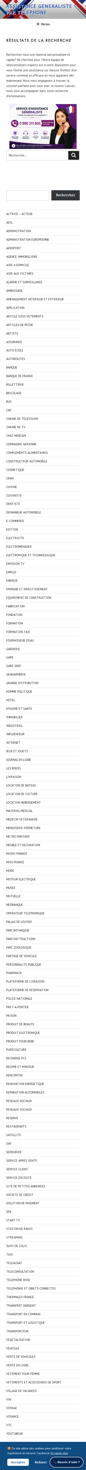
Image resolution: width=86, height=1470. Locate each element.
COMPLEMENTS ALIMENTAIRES (27, 453)
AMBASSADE (14, 291)
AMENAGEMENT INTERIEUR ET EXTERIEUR (35, 299)
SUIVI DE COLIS (16, 1246)
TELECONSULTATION (20, 1272)
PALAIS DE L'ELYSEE (19, 922)
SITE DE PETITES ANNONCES (25, 1186)
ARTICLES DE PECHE (19, 325)
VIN (8, 1399)
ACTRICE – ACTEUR (19, 214)
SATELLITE (13, 1135)
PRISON (11, 1016)
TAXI (9, 1254)
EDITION (12, 529)
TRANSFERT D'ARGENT (21, 1306)
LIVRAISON (13, 777)
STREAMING (14, 1237)
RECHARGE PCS (16, 1058)
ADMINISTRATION (18, 231)
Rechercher (65, 195)
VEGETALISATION (18, 1340)
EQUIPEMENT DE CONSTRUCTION (28, 598)
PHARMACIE (14, 973)
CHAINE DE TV (15, 427)
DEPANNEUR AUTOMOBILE (23, 512)
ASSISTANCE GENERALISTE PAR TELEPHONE (39, 9)
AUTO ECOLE (14, 350)
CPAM (10, 478)
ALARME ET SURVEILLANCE (24, 282)
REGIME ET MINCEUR (20, 1067)
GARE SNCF (13, 666)
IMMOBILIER (14, 717)
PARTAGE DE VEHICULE (21, 956)
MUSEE (10, 888)
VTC (9, 1425)
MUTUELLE (13, 896)
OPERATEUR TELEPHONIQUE (25, 913)
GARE (10, 657)
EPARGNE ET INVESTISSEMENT (27, 589)
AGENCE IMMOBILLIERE (21, 257)
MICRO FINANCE (16, 854)
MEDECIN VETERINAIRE (22, 819)
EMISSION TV (15, 564)
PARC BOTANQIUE (17, 930)
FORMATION (14, 623)
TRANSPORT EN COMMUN (23, 1314)
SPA (8, 1212)
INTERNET (13, 743)
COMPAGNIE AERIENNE (21, 444)
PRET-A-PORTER (17, 1007)
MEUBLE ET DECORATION (23, 845)
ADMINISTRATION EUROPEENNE (27, 240)
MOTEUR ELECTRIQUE (21, 879)
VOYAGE (11, 1408)
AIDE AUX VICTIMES (19, 274)
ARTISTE (12, 333)
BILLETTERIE (15, 384)
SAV (8, 1143)
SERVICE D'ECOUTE (19, 1178)
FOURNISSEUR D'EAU (20, 640)
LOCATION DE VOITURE (22, 794)
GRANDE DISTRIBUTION (22, 683)
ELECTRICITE (15, 538)
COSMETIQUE (15, 470)
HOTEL (10, 700)
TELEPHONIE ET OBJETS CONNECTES (31, 1288)
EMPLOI (11, 572)
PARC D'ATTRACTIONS (20, 939)
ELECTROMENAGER (19, 547)
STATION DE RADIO (19, 1229)
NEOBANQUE (14, 905)
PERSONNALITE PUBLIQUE (23, 965)
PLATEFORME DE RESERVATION (27, 990)
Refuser (41, 1462)
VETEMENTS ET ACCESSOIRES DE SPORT (33, 1382)
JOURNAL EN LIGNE (18, 760)
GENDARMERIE (16, 674)
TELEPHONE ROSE (18, 1280)
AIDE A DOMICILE (17, 265)
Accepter (18, 1462)
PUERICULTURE (16, 1050)
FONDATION (14, 615)
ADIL (9, 222)
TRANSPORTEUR (17, 1331)
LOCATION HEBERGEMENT (23, 802)
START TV (13, 1220)
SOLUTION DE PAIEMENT (23, 1203)
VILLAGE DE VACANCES (21, 1391)
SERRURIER (14, 1152)
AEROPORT (13, 248)
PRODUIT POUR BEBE (20, 1041)
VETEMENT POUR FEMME (23, 1374)
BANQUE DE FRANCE (19, 376)
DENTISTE (13, 504)
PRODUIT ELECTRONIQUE (23, 1033)
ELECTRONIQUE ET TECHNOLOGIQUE (31, 555)
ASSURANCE (14, 342)
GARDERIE (13, 649)
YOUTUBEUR (14, 1434)
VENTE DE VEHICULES (20, 1357)
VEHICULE (12, 1348)
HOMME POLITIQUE (19, 691)
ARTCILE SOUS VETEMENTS (24, 316)
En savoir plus (59, 1453)
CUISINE (11, 487)
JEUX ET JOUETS (17, 751)
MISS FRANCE (15, 862)
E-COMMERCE (15, 521)
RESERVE (12, 1118)
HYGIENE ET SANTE (19, 709)
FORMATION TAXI (18, 632)
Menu (45, 24)
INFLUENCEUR (15, 734)
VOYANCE (12, 1416)
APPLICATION (15, 308)
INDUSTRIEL (14, 726)
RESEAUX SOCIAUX (19, 1101)
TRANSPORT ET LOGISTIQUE (25, 1323)
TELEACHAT (14, 1263)
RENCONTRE (14, 1075)
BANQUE (11, 367)
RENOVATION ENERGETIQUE (25, 1084)
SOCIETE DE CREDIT (20, 1195)
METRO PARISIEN (17, 836)
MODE (10, 871)
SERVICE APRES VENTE (21, 1161)
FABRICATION (15, 606)
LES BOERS (13, 768)
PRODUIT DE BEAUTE (20, 1024)
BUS (8, 402)
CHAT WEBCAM (16, 436)
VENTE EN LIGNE (17, 1365)
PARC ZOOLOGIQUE (19, 947)
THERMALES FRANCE (20, 1297)
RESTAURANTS (16, 1126)
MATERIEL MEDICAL (19, 811)
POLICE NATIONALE (19, 999)
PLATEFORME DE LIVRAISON (25, 981)
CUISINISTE (14, 495)
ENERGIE (12, 581)
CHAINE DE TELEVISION (22, 419)
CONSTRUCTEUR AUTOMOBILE (26, 461)
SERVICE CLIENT (17, 1169)
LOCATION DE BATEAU (21, 785)
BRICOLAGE (14, 393)
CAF (8, 410)
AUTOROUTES (15, 359)
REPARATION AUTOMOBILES (25, 1092)
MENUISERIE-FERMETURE (23, 828)
